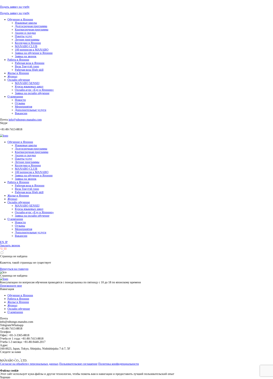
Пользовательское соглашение (78, 363)
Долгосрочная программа (31, 26)
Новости (20, 99)
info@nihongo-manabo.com (25, 119)
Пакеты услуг (23, 36)
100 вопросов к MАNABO (31, 49)
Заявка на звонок (25, 56)
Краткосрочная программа (31, 29)
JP (6, 242)
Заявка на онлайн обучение (32, 93)
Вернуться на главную (14, 268)
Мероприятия (23, 106)
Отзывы (20, 103)
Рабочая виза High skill (29, 69)
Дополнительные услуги (30, 110)
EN (2, 242)
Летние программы (27, 39)
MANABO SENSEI (27, 83)
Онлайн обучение (18, 79)
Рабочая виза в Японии (29, 63)
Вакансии (21, 113)
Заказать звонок (10, 245)
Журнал (12, 76)
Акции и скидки (25, 32)
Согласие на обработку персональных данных (29, 363)
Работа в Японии (18, 59)
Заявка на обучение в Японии (34, 53)
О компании (15, 96)
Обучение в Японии (20, 19)
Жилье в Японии (18, 73)
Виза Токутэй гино (27, 66)
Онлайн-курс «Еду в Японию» (34, 89)
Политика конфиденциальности (118, 363)
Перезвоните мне (11, 285)
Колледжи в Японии (28, 42)
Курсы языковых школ (29, 86)
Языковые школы (26, 22)
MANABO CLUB (26, 46)
